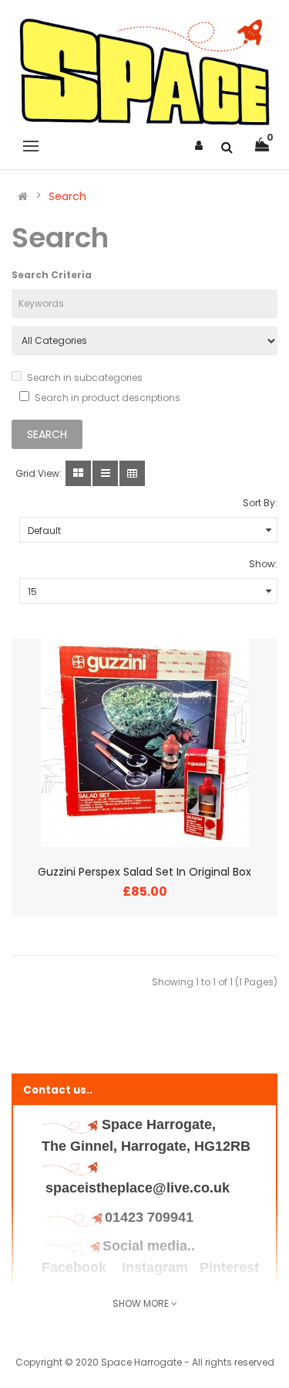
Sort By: (260, 502)
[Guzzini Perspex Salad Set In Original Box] (145, 742)
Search (67, 196)
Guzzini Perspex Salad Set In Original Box (144, 871)
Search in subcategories (85, 377)
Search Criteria (52, 274)
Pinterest (229, 1267)
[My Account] (199, 145)
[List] (105, 473)
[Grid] (78, 473)
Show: (263, 563)
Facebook (76, 1267)
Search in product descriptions (107, 397)
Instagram (155, 1267)
